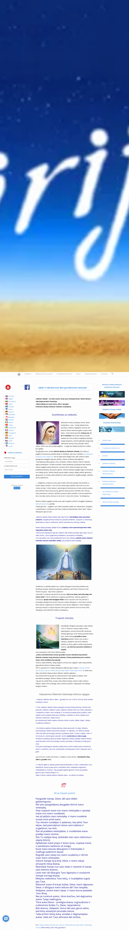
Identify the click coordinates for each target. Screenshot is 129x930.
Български (12, 401)
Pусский (11, 396)
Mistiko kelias (106, 440)
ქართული (11, 417)
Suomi (10, 409)
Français (11, 430)
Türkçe (10, 425)
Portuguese (12, 433)
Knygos (78, 374)
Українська (12, 428)
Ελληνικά (11, 443)
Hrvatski (11, 420)
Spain (10, 435)
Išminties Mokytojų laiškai (43, 374)
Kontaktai (104, 374)
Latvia (10, 404)
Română (11, 438)
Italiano (10, 422)
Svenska (11, 407)
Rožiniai (105, 456)
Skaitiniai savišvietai (108, 463)
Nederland (11, 414)
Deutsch (11, 412)
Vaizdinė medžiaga (90, 374)
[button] (112, 374)
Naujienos (27, 374)
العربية (10, 446)
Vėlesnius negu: (9, 458)
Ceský (10, 441)
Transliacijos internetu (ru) (111, 448)
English (10, 399)
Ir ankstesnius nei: (10, 466)
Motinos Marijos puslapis (110, 502)
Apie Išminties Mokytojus (64, 374)
